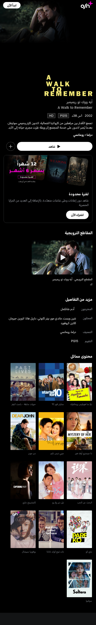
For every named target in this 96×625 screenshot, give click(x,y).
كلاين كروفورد (68, 323)
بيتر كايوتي (43, 318)
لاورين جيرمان (16, 318)
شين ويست (69, 318)
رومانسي (78, 135)
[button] (11, 5)
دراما (89, 135)
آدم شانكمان (67, 309)
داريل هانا (31, 318)
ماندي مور (56, 318)
